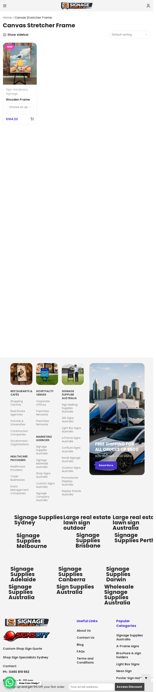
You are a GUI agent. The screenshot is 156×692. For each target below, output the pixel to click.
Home (7, 17)
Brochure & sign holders (128, 655)
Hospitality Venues (44, 392)
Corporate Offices (43, 403)
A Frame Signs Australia (71, 439)
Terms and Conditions (85, 660)
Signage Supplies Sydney (38, 520)
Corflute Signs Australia (71, 449)
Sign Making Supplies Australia (69, 408)
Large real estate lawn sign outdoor (87, 523)
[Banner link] (117, 419)
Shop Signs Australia (43, 475)
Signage (12, 93)
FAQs (81, 651)
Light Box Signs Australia (71, 429)
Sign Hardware (17, 89)
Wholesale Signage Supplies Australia (119, 594)
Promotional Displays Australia (70, 481)
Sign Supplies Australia (75, 589)
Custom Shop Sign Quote (22, 648)
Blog (80, 644)
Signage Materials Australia (42, 463)
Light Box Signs (127, 664)
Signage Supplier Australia (69, 394)
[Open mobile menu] (5, 5)
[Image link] (26, 622)
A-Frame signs (127, 646)
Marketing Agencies (44, 438)
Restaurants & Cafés (21, 392)
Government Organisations (19, 442)
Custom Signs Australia (45, 485)
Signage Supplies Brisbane (88, 540)
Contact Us (85, 637)
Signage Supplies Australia (42, 450)
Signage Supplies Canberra (71, 574)
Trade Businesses (17, 478)
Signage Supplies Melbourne (32, 541)
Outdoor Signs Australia (71, 469)
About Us (84, 630)
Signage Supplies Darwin (118, 574)
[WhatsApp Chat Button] (9, 682)
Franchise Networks (42, 412)
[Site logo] (77, 5)
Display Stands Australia (71, 492)
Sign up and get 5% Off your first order (37, 687)
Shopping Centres (16, 403)
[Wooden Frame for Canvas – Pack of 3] (20, 64)
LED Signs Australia (68, 419)
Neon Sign (124, 671)
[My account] (148, 5)
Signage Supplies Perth (135, 537)
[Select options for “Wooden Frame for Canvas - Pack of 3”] (32, 119)
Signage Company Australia (42, 496)
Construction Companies (19, 432)
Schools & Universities (17, 422)
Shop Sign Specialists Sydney (25, 657)
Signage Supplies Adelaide (23, 574)
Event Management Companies (19, 490)
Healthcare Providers (19, 458)
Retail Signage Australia (71, 459)
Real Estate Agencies (17, 412)
